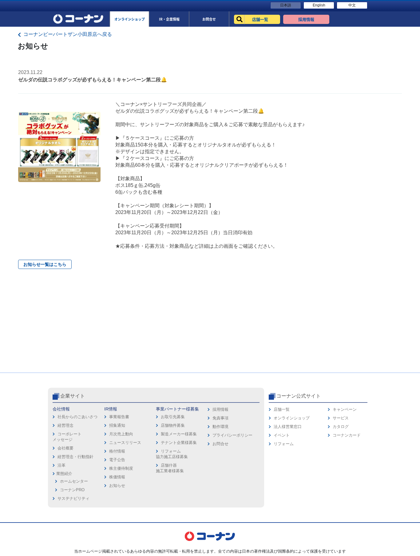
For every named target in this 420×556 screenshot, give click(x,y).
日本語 (285, 5)
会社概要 (65, 448)
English (319, 5)
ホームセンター (74, 481)
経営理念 (65, 425)
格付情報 (117, 451)
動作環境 (220, 426)
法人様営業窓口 (288, 426)
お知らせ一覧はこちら (44, 264)
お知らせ (117, 485)
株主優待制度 (121, 468)
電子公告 (117, 459)
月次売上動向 (121, 434)
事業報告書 (119, 416)
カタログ (341, 426)
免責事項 (220, 418)
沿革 (61, 465)
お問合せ (220, 443)
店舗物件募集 (173, 425)
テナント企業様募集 (179, 442)
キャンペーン (345, 409)
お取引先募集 (173, 416)
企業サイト (72, 396)
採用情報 (220, 409)
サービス (341, 418)
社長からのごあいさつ (77, 416)
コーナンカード (347, 435)
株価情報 (117, 477)
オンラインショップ (292, 418)
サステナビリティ (73, 498)
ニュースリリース (125, 442)
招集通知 (117, 425)
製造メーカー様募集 (179, 434)
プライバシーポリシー (232, 435)
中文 (352, 5)
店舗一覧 (282, 409)
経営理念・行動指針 (75, 456)
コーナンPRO (72, 490)
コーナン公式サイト (298, 396)
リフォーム (284, 443)
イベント (282, 435)
